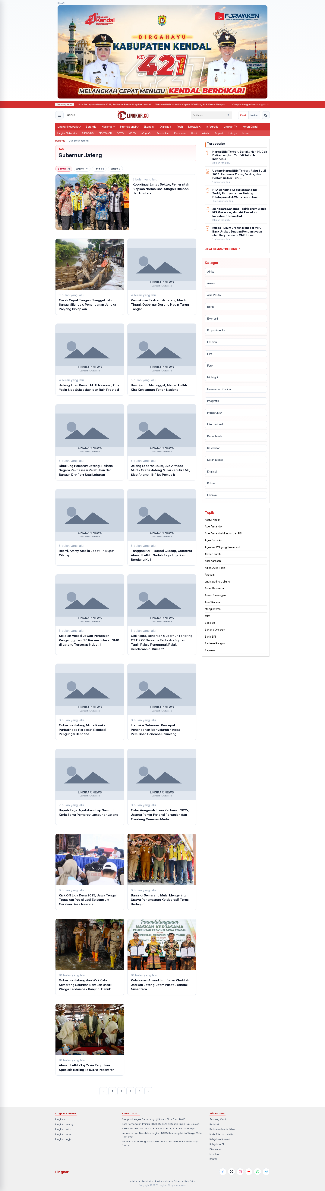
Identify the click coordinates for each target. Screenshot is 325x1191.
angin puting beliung (217, 581)
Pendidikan (163, 133)
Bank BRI (210, 636)
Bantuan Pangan (215, 643)
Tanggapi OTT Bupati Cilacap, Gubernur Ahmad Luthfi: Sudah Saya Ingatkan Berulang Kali (161, 555)
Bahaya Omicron (215, 629)
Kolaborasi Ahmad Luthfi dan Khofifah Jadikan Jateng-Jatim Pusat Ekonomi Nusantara (160, 984)
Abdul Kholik (212, 519)
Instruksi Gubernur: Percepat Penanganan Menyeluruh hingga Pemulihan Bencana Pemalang (155, 729)
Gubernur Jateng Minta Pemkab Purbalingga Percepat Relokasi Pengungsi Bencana (83, 729)
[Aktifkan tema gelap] (266, 115)
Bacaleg (210, 622)
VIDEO (132, 133)
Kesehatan (180, 133)
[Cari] (228, 115)
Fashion (212, 342)
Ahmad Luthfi (213, 553)
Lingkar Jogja (63, 1139)
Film (209, 353)
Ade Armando (213, 526)
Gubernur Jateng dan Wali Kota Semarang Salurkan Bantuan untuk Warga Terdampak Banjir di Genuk (85, 984)
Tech (179, 126)
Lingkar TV (230, 126)
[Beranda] (133, 115)
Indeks (246, 133)
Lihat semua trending (221, 248)
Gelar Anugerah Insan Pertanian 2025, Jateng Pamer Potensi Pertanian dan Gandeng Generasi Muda (160, 814)
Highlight (212, 377)
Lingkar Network (68, 126)
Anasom (210, 574)
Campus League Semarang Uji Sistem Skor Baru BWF (237, 104)
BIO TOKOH (105, 133)
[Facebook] (222, 1171)
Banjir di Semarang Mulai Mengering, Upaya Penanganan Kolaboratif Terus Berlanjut (160, 899)
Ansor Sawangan (215, 595)
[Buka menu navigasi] (59, 115)
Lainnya (233, 133)
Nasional (107, 126)
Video (115, 168)
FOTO (120, 133)
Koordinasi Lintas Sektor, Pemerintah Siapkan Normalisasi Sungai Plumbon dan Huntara (161, 189)
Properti (219, 133)
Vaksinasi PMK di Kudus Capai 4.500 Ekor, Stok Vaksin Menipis (166, 104)
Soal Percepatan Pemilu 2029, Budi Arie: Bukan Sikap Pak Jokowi (90, 104)
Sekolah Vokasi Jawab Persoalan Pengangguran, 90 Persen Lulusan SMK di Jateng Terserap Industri (89, 640)
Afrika (210, 271)
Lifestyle (193, 126)
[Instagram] (240, 1171)
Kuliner (211, 483)
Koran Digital (250, 126)
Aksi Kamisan (213, 560)
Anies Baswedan (215, 588)
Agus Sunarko (213, 540)
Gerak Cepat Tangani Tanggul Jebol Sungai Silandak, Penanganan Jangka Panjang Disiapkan (87, 304)
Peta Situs (190, 1181)
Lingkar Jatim (63, 1129)
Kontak (213, 1158)
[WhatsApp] (257, 1171)
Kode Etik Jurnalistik (221, 1134)
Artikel (82, 168)
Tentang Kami (218, 1119)
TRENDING (88, 133)
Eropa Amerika (216, 330)
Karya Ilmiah (214, 436)
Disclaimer (216, 1149)
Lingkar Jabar (63, 1134)
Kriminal (212, 471)
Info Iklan (215, 1153)
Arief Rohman (213, 602)
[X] (231, 1171)
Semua (64, 168)
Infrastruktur (214, 412)
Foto (99, 168)
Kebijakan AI (217, 1144)
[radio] (243, 115)
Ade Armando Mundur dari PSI (223, 533)
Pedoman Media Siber (222, 1129)
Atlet (207, 615)
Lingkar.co (61, 1119)
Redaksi (214, 1124)
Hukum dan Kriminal (219, 389)
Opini (194, 133)
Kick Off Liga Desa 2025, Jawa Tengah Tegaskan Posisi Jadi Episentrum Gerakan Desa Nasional (88, 899)
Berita (210, 306)
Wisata (206, 133)
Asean (211, 283)
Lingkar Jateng (64, 1124)
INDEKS (71, 115)
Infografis (212, 126)
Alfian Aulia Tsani (215, 567)
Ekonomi (149, 126)
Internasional (128, 126)
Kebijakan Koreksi (220, 1139)
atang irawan (213, 609)
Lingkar (62, 1172)
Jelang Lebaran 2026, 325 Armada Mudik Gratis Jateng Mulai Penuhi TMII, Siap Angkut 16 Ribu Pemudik (160, 470)
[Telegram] (266, 1171)
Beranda (91, 126)
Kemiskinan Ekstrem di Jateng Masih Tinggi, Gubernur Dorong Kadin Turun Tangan (160, 304)
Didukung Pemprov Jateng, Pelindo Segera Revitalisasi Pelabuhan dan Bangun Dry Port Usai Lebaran (86, 470)
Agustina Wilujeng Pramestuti (222, 547)
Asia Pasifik (214, 295)
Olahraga (165, 126)
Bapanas (210, 650)
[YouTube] (248, 1171)
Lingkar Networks (67, 133)
